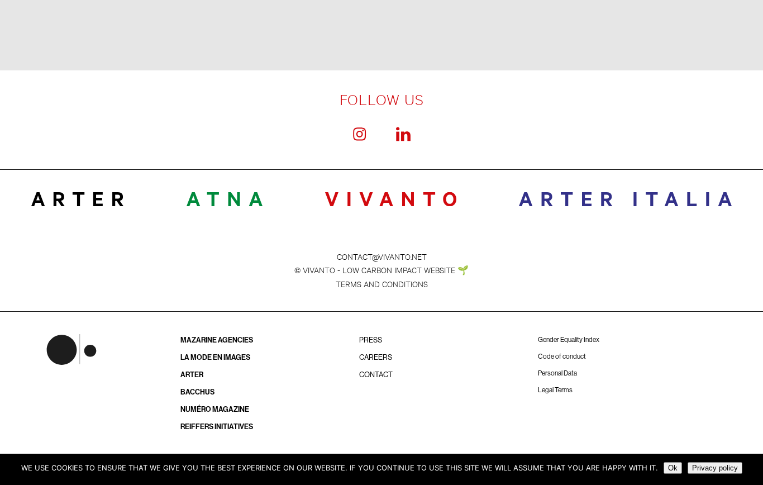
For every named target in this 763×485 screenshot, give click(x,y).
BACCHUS (197, 392)
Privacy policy (715, 468)
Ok (673, 468)
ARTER (191, 374)
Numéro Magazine (214, 409)
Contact (376, 374)
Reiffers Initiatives (216, 426)
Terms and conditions (382, 283)
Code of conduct (562, 356)
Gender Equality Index (568, 340)
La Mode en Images (215, 357)
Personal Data (557, 373)
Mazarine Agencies (216, 340)
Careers (375, 357)
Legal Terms (555, 390)
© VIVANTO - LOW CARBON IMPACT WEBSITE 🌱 (381, 269)
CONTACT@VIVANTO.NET (382, 256)
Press (370, 340)
